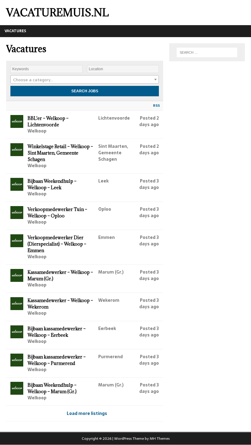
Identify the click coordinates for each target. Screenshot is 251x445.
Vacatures (15, 31)
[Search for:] (207, 52)
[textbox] (85, 79)
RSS (156, 105)
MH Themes (160, 438)
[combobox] (84, 79)
